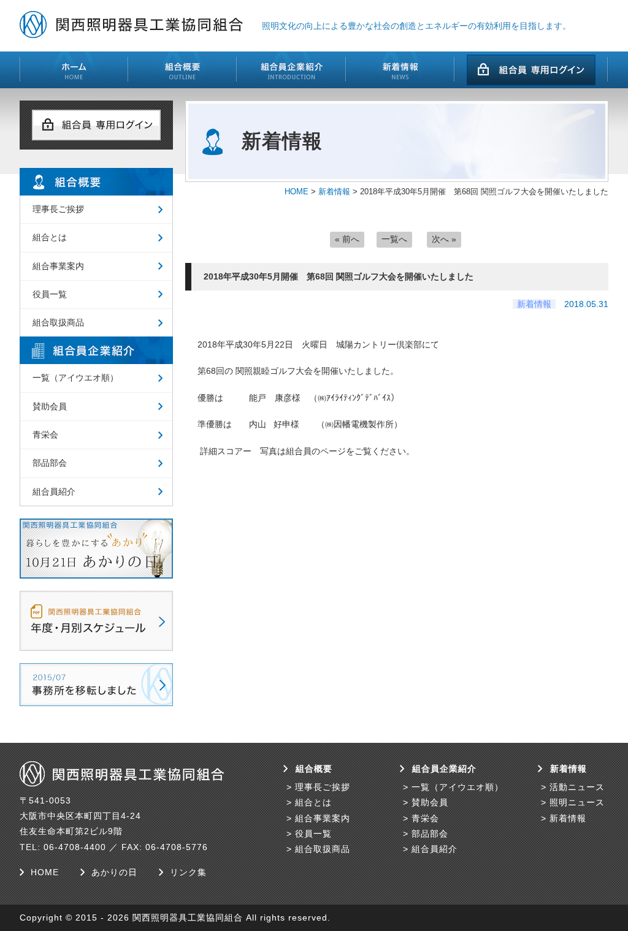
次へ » (444, 239)
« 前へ (347, 239)
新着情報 (334, 191)
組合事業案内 (58, 266)
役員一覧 (50, 294)
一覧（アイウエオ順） (75, 377)
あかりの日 (114, 872)
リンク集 (188, 872)
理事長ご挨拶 (58, 209)
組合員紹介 (54, 491)
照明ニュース (577, 802)
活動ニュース (577, 787)
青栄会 (45, 434)
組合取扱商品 (58, 322)
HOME (296, 191)
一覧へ (394, 239)
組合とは (50, 237)
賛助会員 (50, 406)
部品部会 (50, 463)
